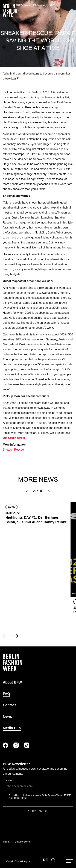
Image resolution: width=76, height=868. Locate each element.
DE (45, 860)
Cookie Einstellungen (18, 861)
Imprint (6, 842)
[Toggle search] (53, 859)
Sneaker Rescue (14, 449)
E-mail (9, 780)
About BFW (12, 682)
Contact (9, 705)
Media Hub (12, 728)
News (7, 716)
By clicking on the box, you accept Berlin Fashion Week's (40, 796)
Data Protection (22, 842)
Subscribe (38, 811)
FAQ (6, 694)
